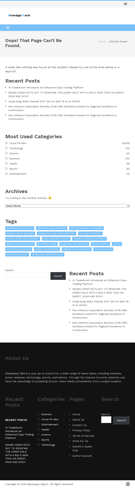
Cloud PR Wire (17, 143)
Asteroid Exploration (51, 228)
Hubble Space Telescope (89, 239)
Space (117, 244)
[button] (125, 4)
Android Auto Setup (20, 228)
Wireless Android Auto (47, 254)
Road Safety (100, 244)
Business (14, 158)
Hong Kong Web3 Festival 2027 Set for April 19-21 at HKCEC (44, 101)
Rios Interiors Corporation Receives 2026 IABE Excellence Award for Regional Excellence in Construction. (62, 108)
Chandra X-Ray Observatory (56, 233)
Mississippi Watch (37, 484)
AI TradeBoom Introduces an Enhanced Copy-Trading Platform (45, 87)
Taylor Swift (103, 249)
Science (14, 153)
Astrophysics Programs (86, 228)
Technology (16, 148)
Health (13, 163)
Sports (13, 168)
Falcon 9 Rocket (90, 233)
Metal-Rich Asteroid (20, 244)
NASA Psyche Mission (74, 244)
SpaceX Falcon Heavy (76, 249)
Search (9, 270)
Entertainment (17, 173)
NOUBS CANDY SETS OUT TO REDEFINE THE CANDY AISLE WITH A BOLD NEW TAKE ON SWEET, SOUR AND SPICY (66, 94)
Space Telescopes (47, 249)
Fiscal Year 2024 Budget (23, 239)
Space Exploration (19, 249)
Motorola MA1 (47, 244)
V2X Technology (17, 254)
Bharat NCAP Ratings (20, 233)
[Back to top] (128, 484)
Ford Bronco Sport (56, 239)
